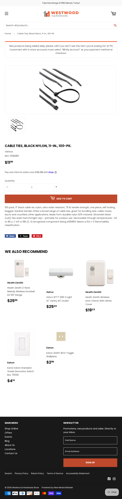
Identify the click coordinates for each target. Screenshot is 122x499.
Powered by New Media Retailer (57, 487)
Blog (7, 441)
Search (8, 473)
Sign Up (90, 462)
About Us (10, 445)
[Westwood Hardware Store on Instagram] (114, 479)
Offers (8, 432)
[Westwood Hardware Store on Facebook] (109, 479)
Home (8, 33)
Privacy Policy (21, 473)
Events (8, 436)
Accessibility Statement (77, 473)
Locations (10, 449)
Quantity (10, 180)
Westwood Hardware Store (25, 487)
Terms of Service (55, 473)
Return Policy (37, 473)
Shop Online (11, 428)
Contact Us (11, 453)
